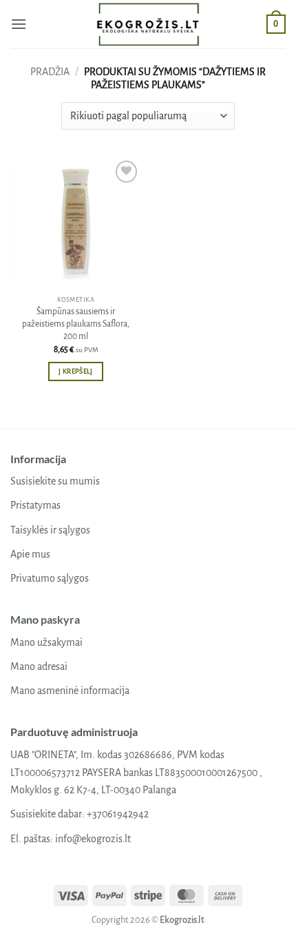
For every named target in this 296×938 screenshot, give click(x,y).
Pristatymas (35, 505)
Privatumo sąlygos (49, 578)
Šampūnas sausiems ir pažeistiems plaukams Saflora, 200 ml (75, 323)
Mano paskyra (45, 619)
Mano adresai (38, 666)
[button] (18, 24)
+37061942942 (118, 813)
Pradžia (50, 71)
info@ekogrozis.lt (93, 838)
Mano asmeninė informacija (69, 690)
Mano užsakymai (46, 642)
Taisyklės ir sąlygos (50, 530)
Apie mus (30, 554)
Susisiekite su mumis (55, 481)
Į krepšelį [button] (75, 371)
